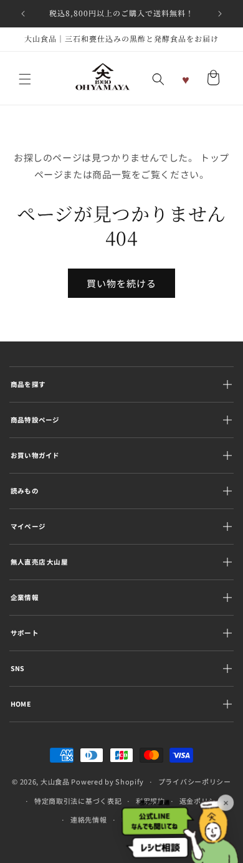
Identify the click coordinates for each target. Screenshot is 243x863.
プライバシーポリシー (194, 781)
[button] (25, 79)
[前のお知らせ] (23, 13)
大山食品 (55, 781)
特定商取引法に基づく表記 (78, 801)
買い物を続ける (121, 283)
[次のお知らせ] (220, 13)
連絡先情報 (88, 819)
